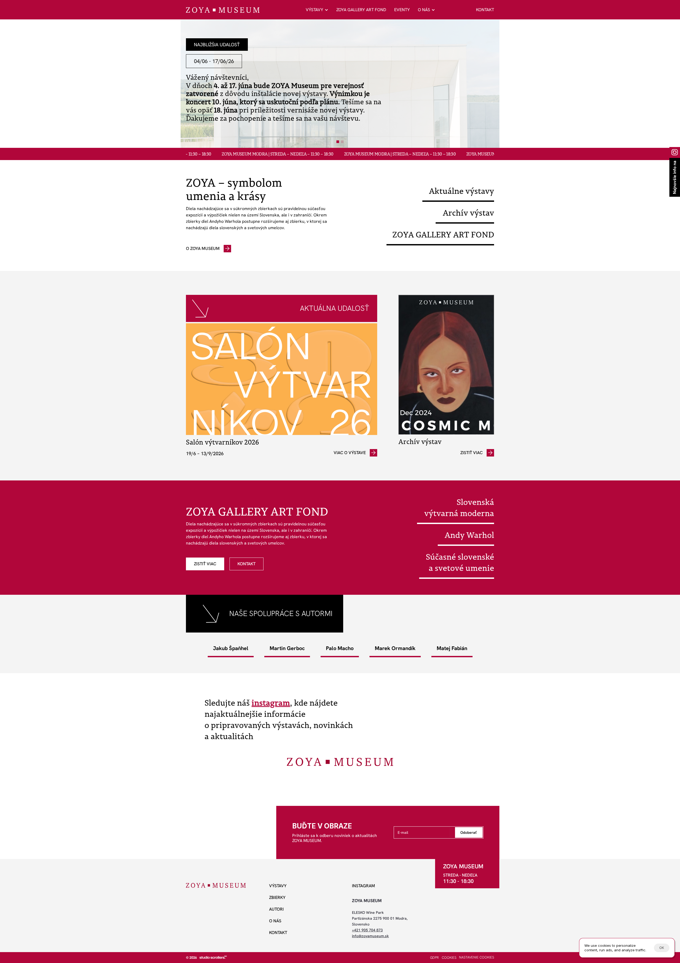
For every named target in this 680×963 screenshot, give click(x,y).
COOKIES (449, 957)
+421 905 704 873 (367, 930)
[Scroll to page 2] (343, 141)
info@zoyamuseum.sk (370, 935)
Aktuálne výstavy (461, 191)
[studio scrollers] (213, 957)
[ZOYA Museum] (223, 10)
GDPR (434, 957)
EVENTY (402, 9)
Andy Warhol (469, 535)
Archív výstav (468, 213)
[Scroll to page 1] (337, 141)
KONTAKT (485, 9)
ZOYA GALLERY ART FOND (361, 9)
